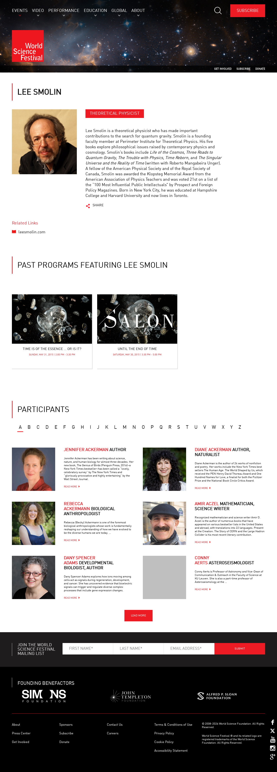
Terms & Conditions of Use (173, 725)
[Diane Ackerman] (164, 469)
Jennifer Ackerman (95, 450)
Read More (70, 487)
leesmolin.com (31, 232)
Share (98, 205)
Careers (112, 733)
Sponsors (65, 725)
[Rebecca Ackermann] (33, 523)
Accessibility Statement (171, 751)
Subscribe (248, 11)
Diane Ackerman (222, 452)
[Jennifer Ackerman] (33, 469)
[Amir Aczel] (164, 523)
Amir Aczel (224, 506)
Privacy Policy (164, 733)
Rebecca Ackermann (89, 509)
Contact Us (114, 725)
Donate (64, 742)
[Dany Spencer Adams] (33, 577)
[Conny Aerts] (164, 577)
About (16, 725)
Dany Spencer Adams (89, 563)
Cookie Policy (164, 742)
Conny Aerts (224, 560)
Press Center (21, 733)
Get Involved (20, 742)
